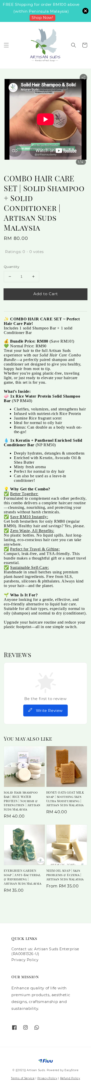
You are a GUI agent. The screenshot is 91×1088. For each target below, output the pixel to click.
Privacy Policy (24, 960)
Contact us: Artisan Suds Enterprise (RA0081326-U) (45, 951)
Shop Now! (42, 17)
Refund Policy (70, 1078)
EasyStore (71, 1070)
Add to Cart (45, 293)
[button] (6, 45)
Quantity (11, 267)
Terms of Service (22, 1078)
